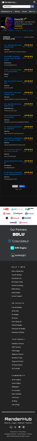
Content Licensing (17, 285)
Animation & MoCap (18, 332)
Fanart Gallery (16, 383)
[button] (34, 2)
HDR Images (16, 351)
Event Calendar (16, 394)
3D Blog (14, 401)
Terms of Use (13, 431)
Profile (5, 30)
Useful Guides (16, 292)
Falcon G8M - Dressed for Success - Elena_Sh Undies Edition (12, 58)
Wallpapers (15, 387)
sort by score (17, 37)
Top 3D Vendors (17, 275)
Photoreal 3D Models (18, 329)
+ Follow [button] (24, 30)
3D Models (15, 314)
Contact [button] (31, 30)
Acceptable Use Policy (10, 434)
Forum (24, 11)
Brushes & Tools (17, 358)
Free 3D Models (17, 307)
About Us (7, 423)
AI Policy (29, 434)
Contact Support (17, 296)
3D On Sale (15, 311)
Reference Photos (17, 354)
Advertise (21, 423)
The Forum (15, 397)
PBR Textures (16, 347)
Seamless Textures (18, 343)
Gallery (17, 11)
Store (17, 30)
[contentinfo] (9, 6)
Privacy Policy (22, 431)
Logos (14, 423)
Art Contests (16, 390)
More (31, 11)
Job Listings (15, 404)
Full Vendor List (16, 278)
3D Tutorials (16, 368)
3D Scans (15, 318)
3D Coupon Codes (17, 282)
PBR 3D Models (17, 325)
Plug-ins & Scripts (17, 361)
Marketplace (5, 11)
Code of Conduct (22, 434)
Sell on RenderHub (17, 271)
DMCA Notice (16, 289)
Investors (29, 423)
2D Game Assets (17, 365)
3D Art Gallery (16, 380)
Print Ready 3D (17, 321)
